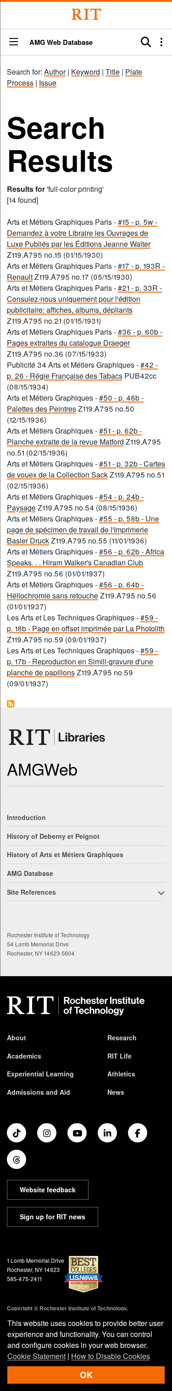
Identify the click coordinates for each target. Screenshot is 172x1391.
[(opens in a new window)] (16, 1132)
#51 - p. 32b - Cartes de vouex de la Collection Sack (86, 469)
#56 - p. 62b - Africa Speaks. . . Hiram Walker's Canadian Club (85, 557)
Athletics (121, 1073)
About (16, 1037)
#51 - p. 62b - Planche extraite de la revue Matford (74, 436)
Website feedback (48, 1189)
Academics (24, 1055)
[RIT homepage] (75, 1005)
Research (122, 1037)
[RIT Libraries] (58, 737)
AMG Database (30, 873)
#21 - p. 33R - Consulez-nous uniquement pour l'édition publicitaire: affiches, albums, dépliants (84, 299)
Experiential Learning (40, 1073)
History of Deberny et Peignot (53, 836)
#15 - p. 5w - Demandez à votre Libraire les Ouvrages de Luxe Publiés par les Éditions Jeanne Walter (82, 233)
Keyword (85, 71)
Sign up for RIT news (52, 1216)
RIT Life (119, 1055)
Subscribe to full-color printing (10, 703)
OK (86, 1375)
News (115, 1092)
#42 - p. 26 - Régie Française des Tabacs (82, 370)
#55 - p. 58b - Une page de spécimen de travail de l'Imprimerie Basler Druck (83, 529)
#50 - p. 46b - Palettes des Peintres (75, 403)
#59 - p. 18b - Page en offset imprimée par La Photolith (86, 623)
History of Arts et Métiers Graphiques (65, 854)
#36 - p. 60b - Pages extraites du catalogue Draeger (84, 337)
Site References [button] (31, 892)
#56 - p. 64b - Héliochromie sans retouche (75, 590)
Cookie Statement (36, 1356)
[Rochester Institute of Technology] (86, 14)
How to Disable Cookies (110, 1356)
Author (55, 71)
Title (112, 71)
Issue (47, 82)
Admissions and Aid (38, 1092)
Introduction (26, 817)
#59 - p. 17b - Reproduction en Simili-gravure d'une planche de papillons (82, 661)
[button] (14, 42)
